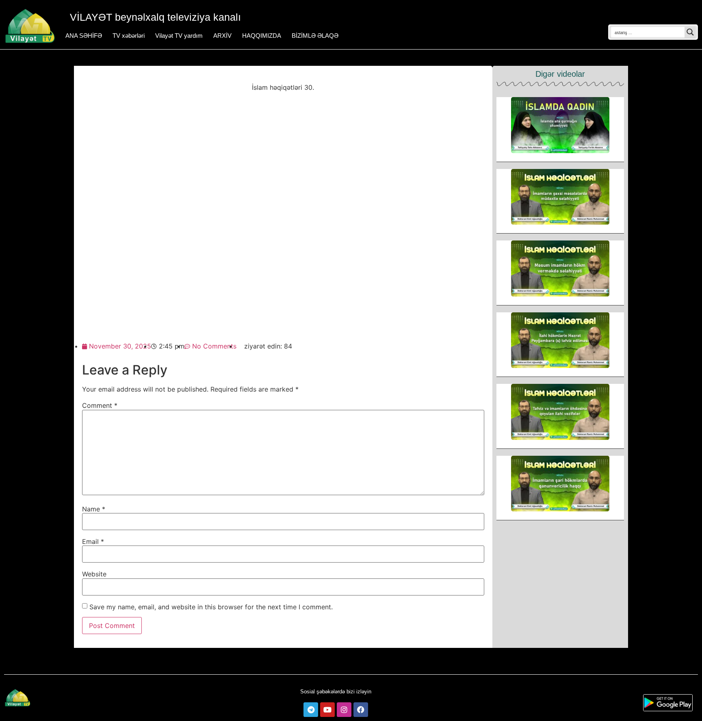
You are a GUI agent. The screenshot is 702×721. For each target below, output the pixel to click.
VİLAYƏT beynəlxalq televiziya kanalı (155, 17)
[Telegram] (310, 709)
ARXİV (222, 35)
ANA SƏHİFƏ (83, 35)
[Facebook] (360, 709)
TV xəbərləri (129, 35)
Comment (99, 405)
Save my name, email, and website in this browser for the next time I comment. (211, 607)
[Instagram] (344, 709)
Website (94, 574)
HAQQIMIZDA (261, 35)
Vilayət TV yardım (179, 35)
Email (93, 541)
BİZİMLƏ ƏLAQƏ (315, 35)
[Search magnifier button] (690, 32)
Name (93, 509)
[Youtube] (327, 709)
